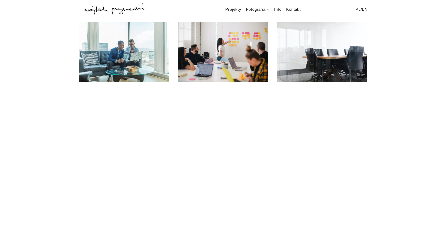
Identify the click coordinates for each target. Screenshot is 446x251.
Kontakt (293, 9)
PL (358, 9)
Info (277, 9)
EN (365, 9)
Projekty (233, 9)
